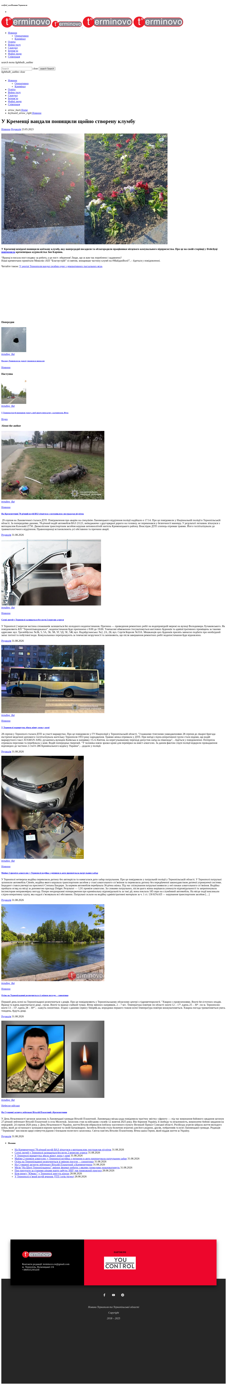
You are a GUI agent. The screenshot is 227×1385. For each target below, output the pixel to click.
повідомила (8, 252)
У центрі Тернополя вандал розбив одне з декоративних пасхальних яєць (60, 266)
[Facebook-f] (104, 1295)
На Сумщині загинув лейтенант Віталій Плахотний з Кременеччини (34, 1112)
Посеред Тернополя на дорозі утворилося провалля (23, 361)
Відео (4, 419)
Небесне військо (10, 1105)
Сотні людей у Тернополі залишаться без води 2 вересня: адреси (32, 619)
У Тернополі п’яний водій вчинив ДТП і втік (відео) (44, 1176)
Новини (5, 129)
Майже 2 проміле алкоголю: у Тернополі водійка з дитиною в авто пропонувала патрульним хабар (49, 873)
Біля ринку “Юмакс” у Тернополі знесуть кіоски (42, 1173)
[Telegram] (123, 1295)
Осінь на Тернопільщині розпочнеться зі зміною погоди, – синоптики (34, 995)
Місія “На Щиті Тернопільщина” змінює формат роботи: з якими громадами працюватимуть (67, 1167)
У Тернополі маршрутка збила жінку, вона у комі (25, 727)
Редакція (16, 129)
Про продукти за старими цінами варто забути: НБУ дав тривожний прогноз (58, 1170)
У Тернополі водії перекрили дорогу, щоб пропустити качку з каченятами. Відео (34, 413)
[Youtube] (113, 1295)
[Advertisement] (101, 294)
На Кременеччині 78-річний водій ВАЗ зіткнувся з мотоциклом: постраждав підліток (42, 513)
